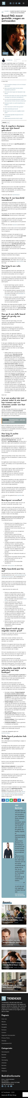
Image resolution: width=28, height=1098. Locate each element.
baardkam (19, 495)
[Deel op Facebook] (3, 800)
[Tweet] (7, 800)
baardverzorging (5, 733)
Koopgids (4, 1027)
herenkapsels (19, 882)
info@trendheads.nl (8, 1084)
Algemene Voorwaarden (8, 1035)
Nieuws (4, 1021)
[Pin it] (15, 800)
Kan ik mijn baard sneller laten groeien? (14, 106)
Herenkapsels (5, 1052)
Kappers (4, 1068)
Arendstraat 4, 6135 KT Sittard (11, 1082)
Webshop (4, 1024)
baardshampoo (16, 194)
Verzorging (5, 1060)
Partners (4, 1030)
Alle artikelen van (20, 895)
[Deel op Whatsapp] (11, 800)
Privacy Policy (6, 1038)
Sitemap (4, 1040)
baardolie (15, 224)
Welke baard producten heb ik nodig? (13, 118)
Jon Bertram (9, 60)
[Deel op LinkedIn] (19, 800)
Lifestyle (4, 1063)
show (7, 122)
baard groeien (10, 565)
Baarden (4, 1054)
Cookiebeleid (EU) (7, 1043)
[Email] (23, 800)
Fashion (4, 1057)
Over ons (4, 1019)
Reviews (4, 1065)
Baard (7, 11)
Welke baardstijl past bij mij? (11, 108)
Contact (4, 1032)
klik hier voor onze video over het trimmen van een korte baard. (13, 793)
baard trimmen (19, 261)
